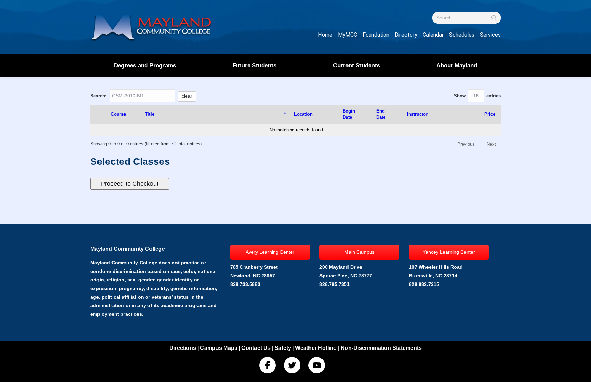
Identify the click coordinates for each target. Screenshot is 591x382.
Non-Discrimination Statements (381, 348)
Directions (182, 348)
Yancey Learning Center (449, 252)
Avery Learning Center (270, 252)
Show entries (477, 95)
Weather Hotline (316, 348)
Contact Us (256, 348)
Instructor (417, 114)
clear (187, 96)
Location (303, 114)
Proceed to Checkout (129, 183)
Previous (466, 144)
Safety (283, 348)
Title (149, 114)
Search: (141, 95)
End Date (380, 114)
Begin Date (349, 114)
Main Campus (359, 252)
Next (491, 144)
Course (118, 114)
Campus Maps (218, 348)
